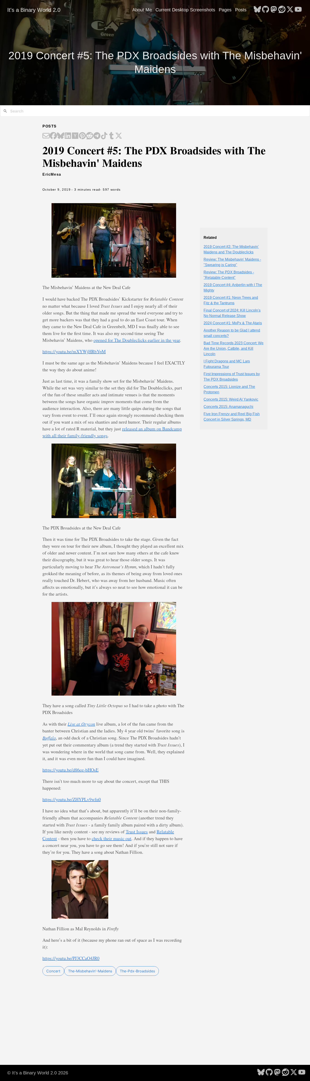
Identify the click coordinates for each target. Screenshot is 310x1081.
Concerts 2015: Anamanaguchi (228, 407)
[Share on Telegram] (97, 136)
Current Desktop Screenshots (185, 9)
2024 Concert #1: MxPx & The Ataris (233, 323)
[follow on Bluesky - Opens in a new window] (257, 10)
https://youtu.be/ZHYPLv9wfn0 (71, 799)
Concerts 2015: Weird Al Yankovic (231, 399)
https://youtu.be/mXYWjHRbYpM (74, 351)
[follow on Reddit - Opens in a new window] (281, 10)
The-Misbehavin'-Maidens (90, 971)
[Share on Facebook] (53, 136)
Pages (225, 9)
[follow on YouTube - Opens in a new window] (298, 10)
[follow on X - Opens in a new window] (290, 10)
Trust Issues (137, 832)
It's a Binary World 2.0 (33, 10)
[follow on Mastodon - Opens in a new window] (273, 10)
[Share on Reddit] (89, 136)
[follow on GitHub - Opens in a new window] (265, 10)
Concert (53, 971)
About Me (142, 9)
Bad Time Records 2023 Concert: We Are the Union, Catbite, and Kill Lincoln (233, 348)
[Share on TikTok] (104, 136)
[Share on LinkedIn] (67, 136)
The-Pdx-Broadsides (137, 971)
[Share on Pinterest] (82, 136)
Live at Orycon (81, 724)
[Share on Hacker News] (75, 136)
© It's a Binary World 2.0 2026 (37, 1072)
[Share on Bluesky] (60, 136)
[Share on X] (118, 136)
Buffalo (49, 738)
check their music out (111, 838)
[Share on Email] (46, 136)
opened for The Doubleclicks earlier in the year (136, 340)
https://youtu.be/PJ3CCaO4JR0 (70, 958)
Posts (240, 9)
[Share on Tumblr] (111, 136)
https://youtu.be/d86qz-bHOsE (70, 770)
